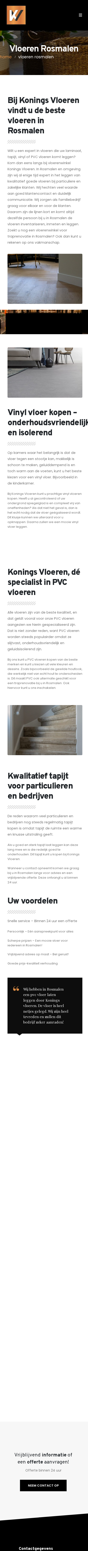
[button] (70, 15)
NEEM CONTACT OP (43, 1485)
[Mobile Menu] (79, 15)
